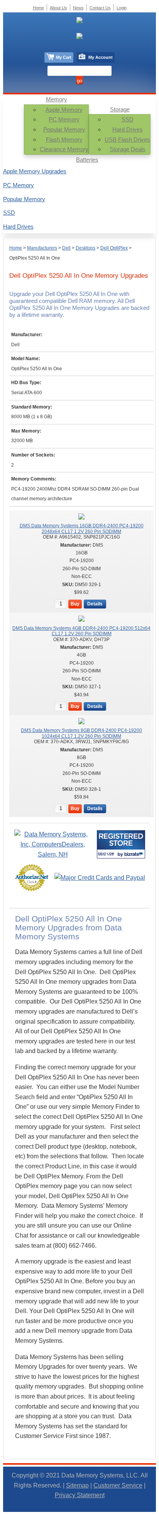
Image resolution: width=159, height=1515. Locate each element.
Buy (75, 604)
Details (95, 604)
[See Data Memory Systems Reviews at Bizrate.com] (121, 844)
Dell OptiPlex (114, 248)
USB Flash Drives (127, 139)
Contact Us (100, 7)
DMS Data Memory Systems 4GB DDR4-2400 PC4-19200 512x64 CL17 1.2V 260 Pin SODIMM (81, 631)
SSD (128, 119)
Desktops (85, 248)
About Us (58, 7)
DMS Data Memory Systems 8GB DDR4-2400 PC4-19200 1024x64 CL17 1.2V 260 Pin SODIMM (81, 733)
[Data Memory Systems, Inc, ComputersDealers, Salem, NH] (52, 854)
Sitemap (77, 1485)
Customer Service (117, 1485)
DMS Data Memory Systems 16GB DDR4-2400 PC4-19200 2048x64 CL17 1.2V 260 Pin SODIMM (82, 528)
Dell (66, 248)
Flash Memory (64, 139)
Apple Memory (64, 109)
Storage (120, 109)
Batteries (87, 159)
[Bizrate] (134, 854)
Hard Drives (127, 129)
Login (122, 7)
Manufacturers (42, 248)
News (78, 7)
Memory (56, 99)
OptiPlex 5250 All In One (34, 258)
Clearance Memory (64, 149)
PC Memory (64, 119)
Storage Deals (127, 149)
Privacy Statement (80, 1495)
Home (15, 248)
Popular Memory (64, 129)
